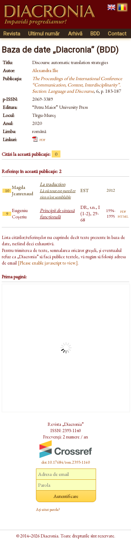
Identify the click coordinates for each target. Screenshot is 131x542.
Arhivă (75, 33)
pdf (42, 139)
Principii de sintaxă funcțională (57, 213)
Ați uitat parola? (48, 509)
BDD (95, 33)
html (123, 216)
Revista (11, 33)
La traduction (57, 190)
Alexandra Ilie (45, 70)
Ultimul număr (44, 33)
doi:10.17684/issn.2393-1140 (66, 462)
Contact (117, 33)
